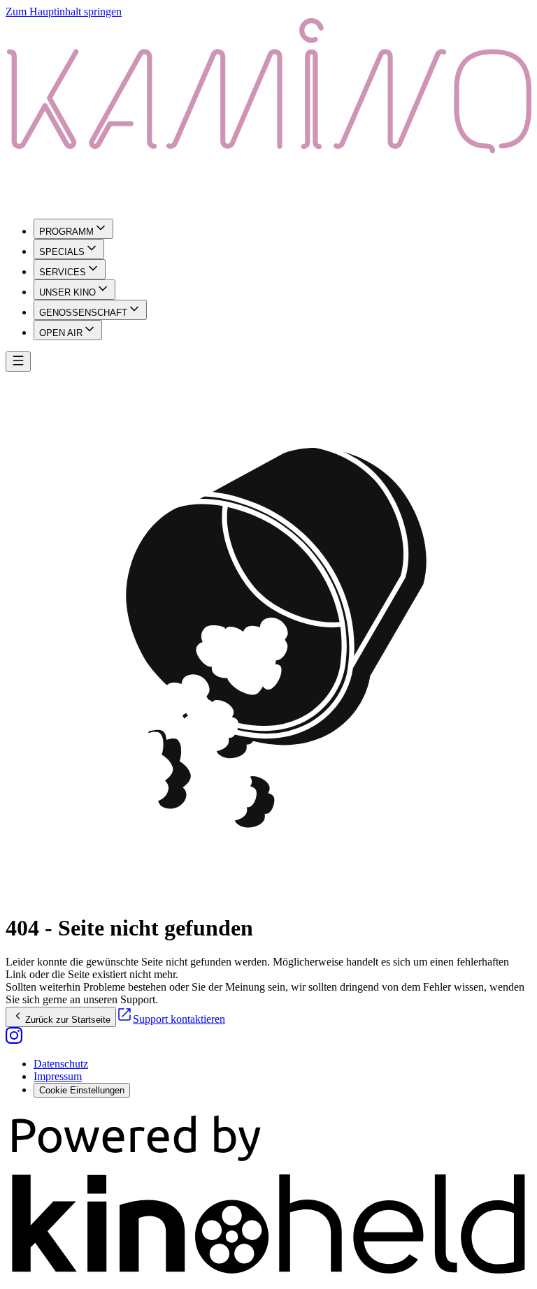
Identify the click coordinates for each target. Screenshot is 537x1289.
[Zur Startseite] (268, 112)
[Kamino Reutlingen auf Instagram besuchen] (14, 1040)
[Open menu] (18, 361)
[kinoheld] (268, 1277)
